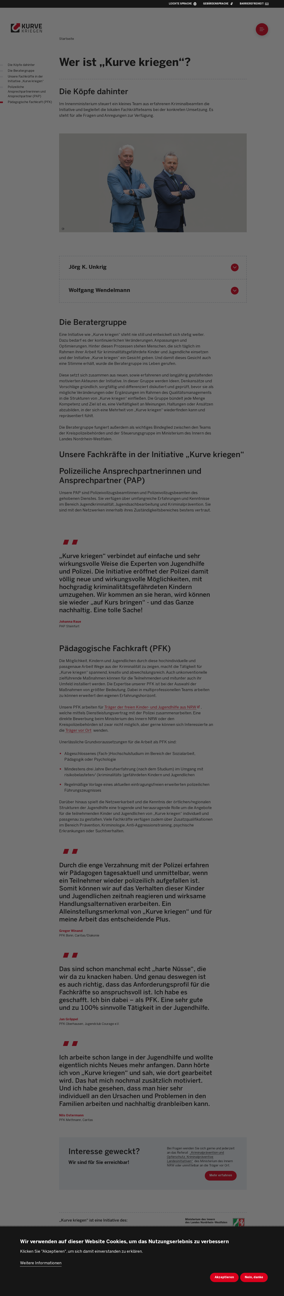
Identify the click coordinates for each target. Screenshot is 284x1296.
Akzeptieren (224, 1277)
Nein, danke (254, 1277)
